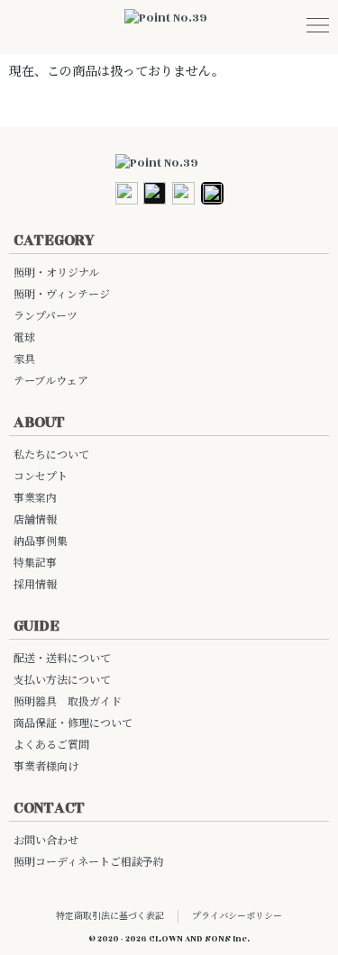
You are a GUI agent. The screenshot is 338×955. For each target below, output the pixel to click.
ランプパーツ (46, 316)
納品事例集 (41, 542)
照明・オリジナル (56, 273)
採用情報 (35, 585)
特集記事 (35, 563)
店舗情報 (35, 520)
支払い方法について (62, 680)
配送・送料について (62, 659)
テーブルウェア (51, 381)
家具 (24, 360)
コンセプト (41, 477)
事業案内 (35, 498)
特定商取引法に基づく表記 (110, 916)
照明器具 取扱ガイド (68, 702)
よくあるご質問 (51, 745)
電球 (24, 338)
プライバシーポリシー (237, 916)
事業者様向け (46, 767)
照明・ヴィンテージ (62, 295)
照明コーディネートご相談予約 (89, 862)
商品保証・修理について (73, 724)
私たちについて (51, 455)
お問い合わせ (46, 841)
